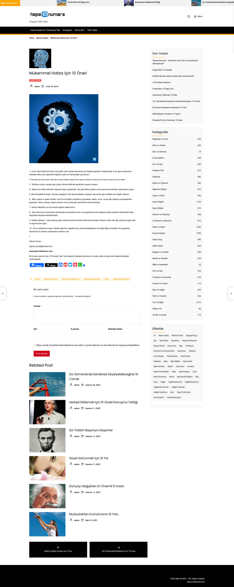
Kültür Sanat (157, 246)
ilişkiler (170, 366)
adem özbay (164, 335)
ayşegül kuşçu (191, 335)
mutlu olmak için (160, 377)
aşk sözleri (164, 341)
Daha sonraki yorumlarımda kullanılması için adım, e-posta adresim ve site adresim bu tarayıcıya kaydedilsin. (88, 345)
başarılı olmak (159, 346)
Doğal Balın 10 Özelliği (162, 70)
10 (155, 335)
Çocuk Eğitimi (158, 158)
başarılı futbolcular (189, 341)
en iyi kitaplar (159, 356)
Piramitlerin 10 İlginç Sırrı (44, 2)
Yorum (38, 306)
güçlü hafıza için (51, 279)
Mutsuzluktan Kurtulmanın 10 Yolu (93, 514)
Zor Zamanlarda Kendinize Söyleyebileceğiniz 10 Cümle (191, 2)
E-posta (75, 329)
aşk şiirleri (175, 341)
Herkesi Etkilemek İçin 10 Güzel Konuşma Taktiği (103, 402)
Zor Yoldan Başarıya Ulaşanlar (91, 430)
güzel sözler (185, 356)
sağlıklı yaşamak (178, 387)
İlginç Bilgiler (157, 208)
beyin (37, 279)
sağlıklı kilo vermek (161, 387)
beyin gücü (172, 346)
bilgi (180, 346)
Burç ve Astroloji (159, 152)
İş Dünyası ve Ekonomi (162, 221)
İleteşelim (67, 30)
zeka (107, 279)
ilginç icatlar (187, 361)
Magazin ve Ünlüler (160, 252)
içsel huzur (180, 366)
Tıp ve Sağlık (157, 302)
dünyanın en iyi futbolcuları (164, 351)
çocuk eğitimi (159, 397)
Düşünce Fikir (158, 170)
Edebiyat (156, 177)
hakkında (157, 361)
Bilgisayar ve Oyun (160, 139)
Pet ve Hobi (157, 271)
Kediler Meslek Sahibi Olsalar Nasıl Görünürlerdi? (173, 76)
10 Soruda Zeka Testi (58, 256)
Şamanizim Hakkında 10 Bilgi (112, 2)
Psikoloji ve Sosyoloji (161, 277)
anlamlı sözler (177, 335)
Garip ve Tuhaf (158, 195)
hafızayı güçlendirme (70, 279)
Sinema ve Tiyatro (160, 283)
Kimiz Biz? (80, 30)
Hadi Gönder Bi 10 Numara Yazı (45, 30)
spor (172, 392)
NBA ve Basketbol (160, 264)
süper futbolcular (183, 392)
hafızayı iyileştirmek (92, 279)
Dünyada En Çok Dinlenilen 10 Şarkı (167, 120)
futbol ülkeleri (172, 356)
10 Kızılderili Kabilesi (161, 82)
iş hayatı (190, 366)
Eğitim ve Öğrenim (160, 183)
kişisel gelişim (184, 372)
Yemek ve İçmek (159, 315)
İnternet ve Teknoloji (161, 214)
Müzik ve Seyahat (160, 258)
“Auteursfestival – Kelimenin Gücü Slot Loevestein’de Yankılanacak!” (175, 62)
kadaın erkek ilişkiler (161, 372)
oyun (156, 382)
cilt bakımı (189, 346)
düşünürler (181, 351)
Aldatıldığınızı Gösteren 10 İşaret (166, 114)
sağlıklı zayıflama (160, 392)
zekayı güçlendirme (121, 279)
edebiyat (192, 351)
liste (194, 372)
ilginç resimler (159, 366)
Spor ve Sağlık (158, 290)
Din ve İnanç (157, 164)
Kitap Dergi (157, 239)
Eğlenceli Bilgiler (159, 189)
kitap (174, 372)
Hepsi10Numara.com (196, 582)
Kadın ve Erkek (158, 227)
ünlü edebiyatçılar (174, 397)
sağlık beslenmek (175, 382)
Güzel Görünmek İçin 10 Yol (88, 458)
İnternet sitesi (115, 329)
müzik (171, 377)
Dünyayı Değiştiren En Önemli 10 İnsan (96, 486)
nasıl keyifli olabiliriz (185, 377)
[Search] (189, 16)
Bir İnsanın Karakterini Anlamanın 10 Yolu (169, 107)
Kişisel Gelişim (35, 80)
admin (37, 86)
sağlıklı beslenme (192, 382)
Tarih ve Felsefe (159, 296)
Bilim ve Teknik (158, 145)
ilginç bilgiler (175, 361)
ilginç (166, 361)
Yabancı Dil (157, 308)
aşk (155, 341)
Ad (36, 329)
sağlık (163, 382)
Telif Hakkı (92, 30)
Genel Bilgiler (158, 202)
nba (197, 377)
